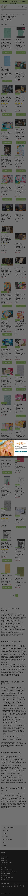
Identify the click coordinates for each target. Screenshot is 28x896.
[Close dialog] (27, 441)
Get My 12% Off (21, 451)
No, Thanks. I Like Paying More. (21, 453)
